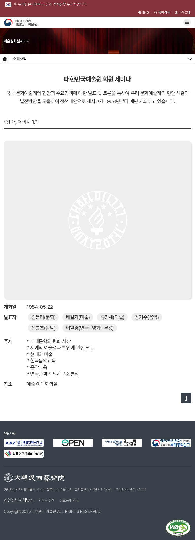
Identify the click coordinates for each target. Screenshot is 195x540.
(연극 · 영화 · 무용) (90, 328)
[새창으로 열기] (24, 443)
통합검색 (163, 12)
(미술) (78, 317)
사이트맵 (184, 12)
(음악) (147, 317)
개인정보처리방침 (19, 500)
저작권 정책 (46, 500)
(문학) (43, 317)
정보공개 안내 (69, 500)
